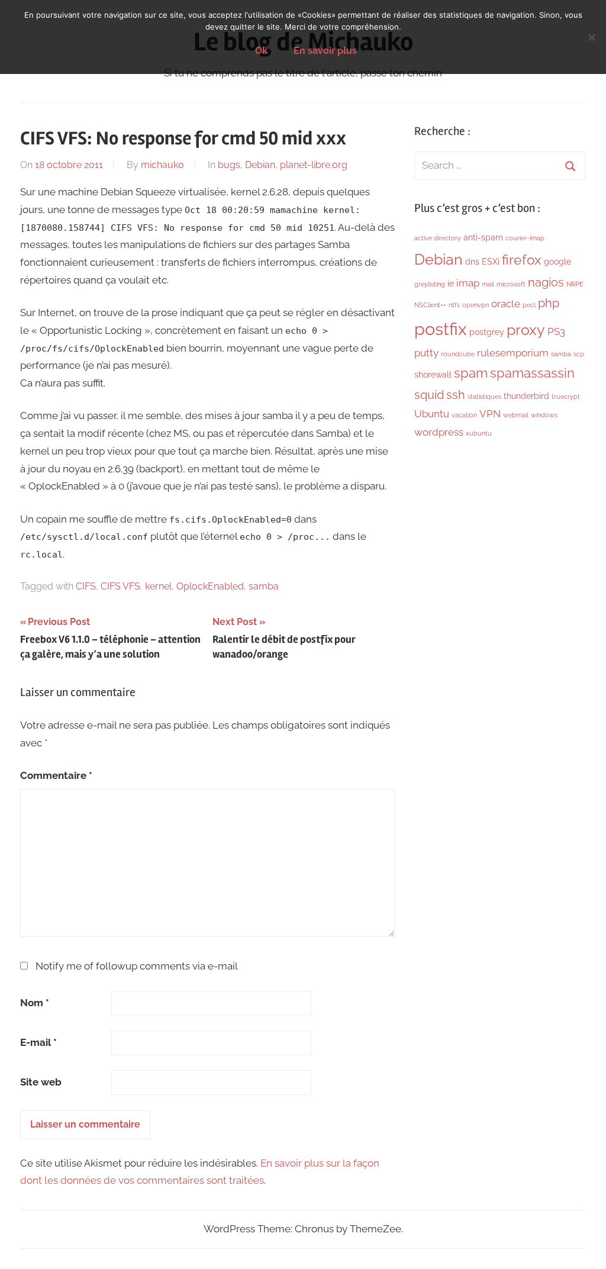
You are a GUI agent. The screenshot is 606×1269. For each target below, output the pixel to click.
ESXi (490, 261)
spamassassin (532, 373)
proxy (526, 330)
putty (426, 353)
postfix (440, 328)
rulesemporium (513, 353)
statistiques (484, 396)
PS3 (556, 331)
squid (429, 395)
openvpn (475, 304)
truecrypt (566, 396)
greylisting (429, 284)
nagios (546, 282)
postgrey (486, 332)
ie (450, 283)
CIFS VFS (120, 586)
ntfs (454, 304)
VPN (490, 414)
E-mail (38, 1042)
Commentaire (56, 775)
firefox (521, 260)
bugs (229, 164)
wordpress (438, 432)
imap (467, 283)
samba (264, 586)
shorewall (433, 374)
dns (472, 261)
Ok (261, 50)
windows (544, 414)
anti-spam (483, 237)
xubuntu (479, 433)
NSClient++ (430, 304)
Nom (34, 1003)
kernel (158, 586)
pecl (529, 304)
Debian (260, 164)
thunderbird (526, 396)
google (557, 261)
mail (488, 284)
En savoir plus (325, 50)
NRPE (575, 284)
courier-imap (524, 237)
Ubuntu (431, 414)
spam (471, 373)
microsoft (511, 284)
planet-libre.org (313, 164)
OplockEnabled (210, 586)
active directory (437, 237)
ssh (455, 395)
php (548, 303)
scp (578, 353)
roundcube (458, 353)
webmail (515, 414)
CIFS (86, 586)
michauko (162, 164)
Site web (41, 1082)
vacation (464, 414)
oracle (505, 304)
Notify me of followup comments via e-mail (137, 966)
